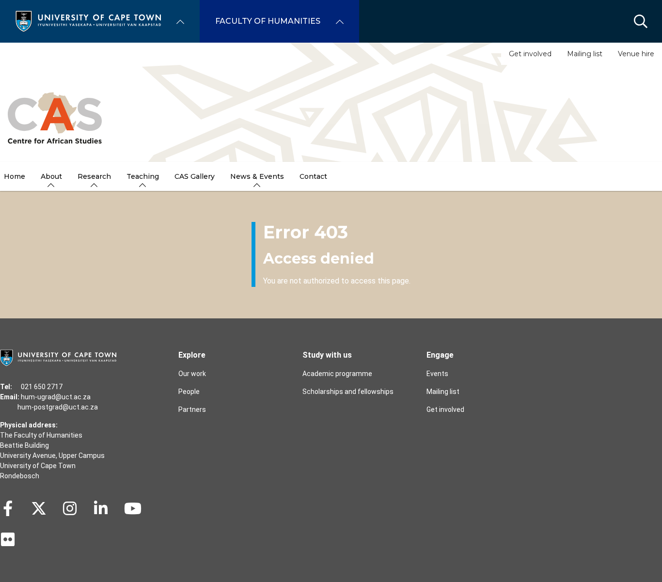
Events (437, 374)
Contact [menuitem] (313, 176)
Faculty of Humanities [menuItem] (267, 21)
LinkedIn (101, 508)
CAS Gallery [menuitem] (194, 176)
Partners (192, 409)
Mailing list (584, 53)
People (189, 391)
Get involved (530, 53)
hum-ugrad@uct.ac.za (56, 397)
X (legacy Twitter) (39, 508)
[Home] (88, 20)
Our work (192, 374)
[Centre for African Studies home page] (55, 113)
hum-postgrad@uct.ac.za (57, 407)
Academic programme (337, 374)
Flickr (8, 539)
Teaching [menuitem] (142, 176)
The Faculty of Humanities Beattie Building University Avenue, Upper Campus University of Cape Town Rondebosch (52, 455)
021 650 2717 (42, 387)
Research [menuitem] (94, 176)
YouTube (133, 508)
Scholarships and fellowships (348, 391)
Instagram (70, 508)
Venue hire (636, 53)
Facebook (8, 508)
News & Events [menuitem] (257, 176)
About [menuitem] (51, 176)
